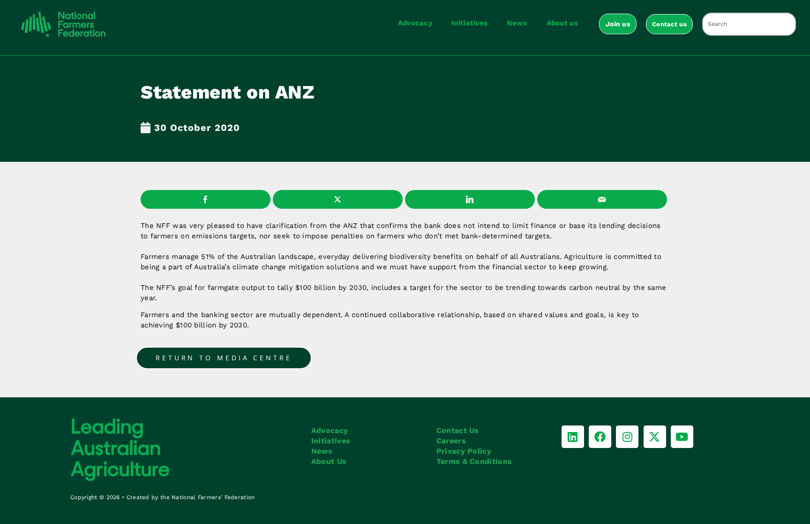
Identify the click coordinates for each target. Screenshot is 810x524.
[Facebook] (600, 436)
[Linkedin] (573, 436)
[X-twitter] (655, 436)
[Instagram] (627, 436)
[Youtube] (682, 436)
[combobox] (749, 24)
